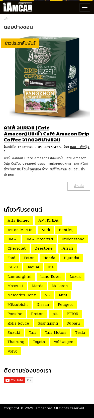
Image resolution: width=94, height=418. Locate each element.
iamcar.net (43, 408)
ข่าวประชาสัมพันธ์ (20, 43)
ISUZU (13, 267)
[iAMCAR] (16, 7)
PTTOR (72, 314)
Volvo (13, 351)
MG (47, 295)
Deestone (44, 248)
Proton (37, 314)
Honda (49, 258)
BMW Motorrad (39, 239)
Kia (51, 267)
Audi (45, 230)
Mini (63, 295)
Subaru (73, 323)
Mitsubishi (18, 304)
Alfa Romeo (19, 220)
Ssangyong (48, 323)
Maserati (15, 286)
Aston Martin (20, 230)
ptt (55, 314)
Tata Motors (55, 332)
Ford (11, 258)
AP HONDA (48, 220)
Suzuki (14, 332)
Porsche (15, 314)
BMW (12, 239)
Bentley (66, 230)
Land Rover (50, 276)
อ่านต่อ (79, 186)
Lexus (75, 276)
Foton (29, 258)
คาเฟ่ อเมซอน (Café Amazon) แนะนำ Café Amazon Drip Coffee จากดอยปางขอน (46, 133)
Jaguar (33, 267)
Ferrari (67, 248)
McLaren (60, 286)
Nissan (43, 304)
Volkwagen (63, 342)
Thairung (16, 342)
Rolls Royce (18, 323)
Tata (32, 332)
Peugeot (65, 304)
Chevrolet (17, 248)
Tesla (80, 332)
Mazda (37, 286)
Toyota (39, 342)
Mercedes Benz (22, 295)
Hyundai (71, 258)
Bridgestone (73, 239)
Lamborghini (20, 276)
